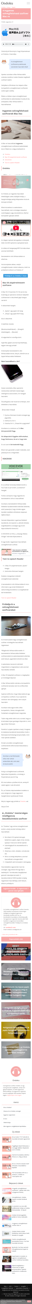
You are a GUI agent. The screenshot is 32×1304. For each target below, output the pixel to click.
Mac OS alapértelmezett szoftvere (16, 157)
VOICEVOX (8, 160)
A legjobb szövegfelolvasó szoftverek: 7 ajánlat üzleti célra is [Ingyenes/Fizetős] (20, 1190)
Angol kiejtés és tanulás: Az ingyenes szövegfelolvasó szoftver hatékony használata (20, 1258)
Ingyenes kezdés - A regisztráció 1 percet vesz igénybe (16, 889)
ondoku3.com (11, 927)
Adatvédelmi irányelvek (22, 1288)
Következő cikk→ (14, 934)
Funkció (16, 1286)
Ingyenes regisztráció (9, 1115)
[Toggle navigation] (28, 3)
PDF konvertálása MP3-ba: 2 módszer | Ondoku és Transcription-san (20, 1174)
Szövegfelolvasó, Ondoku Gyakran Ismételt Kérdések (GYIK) (19, 1199)
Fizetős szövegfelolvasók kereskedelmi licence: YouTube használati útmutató (20, 1241)
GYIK (10, 1286)
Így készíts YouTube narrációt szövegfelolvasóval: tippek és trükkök (20, 1249)
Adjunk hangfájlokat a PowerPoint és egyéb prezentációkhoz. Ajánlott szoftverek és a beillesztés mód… (19, 1269)
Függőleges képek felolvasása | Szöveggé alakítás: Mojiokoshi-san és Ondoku (21, 1148)
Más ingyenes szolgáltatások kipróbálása (14, 1126)
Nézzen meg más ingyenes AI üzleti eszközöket (16, 1294)
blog (8, 7)
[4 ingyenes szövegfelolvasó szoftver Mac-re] (6, 1139)
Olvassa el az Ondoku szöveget (12, 1111)
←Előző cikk (4, 934)
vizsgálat (23, 1286)
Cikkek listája (6, 1122)
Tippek (13, 7)
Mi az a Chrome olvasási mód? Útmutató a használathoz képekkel (20, 1165)
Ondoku (3, 7)
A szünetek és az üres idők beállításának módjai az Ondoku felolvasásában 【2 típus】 (21, 1208)
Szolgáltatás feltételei (7, 1288)
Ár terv (5, 1119)
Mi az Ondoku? (7, 1107)
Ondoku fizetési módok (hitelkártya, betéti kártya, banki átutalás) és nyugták (20, 1233)
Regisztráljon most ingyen (14, 1095)
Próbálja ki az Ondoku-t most (16, 276)
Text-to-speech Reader (12, 163)
